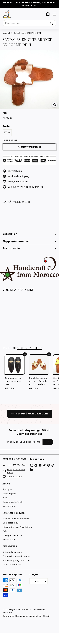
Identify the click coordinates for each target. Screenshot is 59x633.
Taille (6, 126)
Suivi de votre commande (16, 518)
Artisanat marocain (12, 552)
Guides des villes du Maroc (16, 556)
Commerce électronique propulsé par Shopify (27, 616)
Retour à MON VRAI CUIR (31, 413)
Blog (5, 497)
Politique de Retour (12, 535)
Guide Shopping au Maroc (16, 560)
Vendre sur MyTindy (13, 502)
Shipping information (16, 241)
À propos (7, 489)
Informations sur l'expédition (17, 527)
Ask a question (12, 248)
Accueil (6, 33)
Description (10, 233)
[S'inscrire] (48, 442)
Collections (18, 33)
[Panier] (47, 14)
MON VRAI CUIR (34, 33)
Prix (5, 112)
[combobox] (29, 23)
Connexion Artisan (12, 564)
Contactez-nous (11, 522)
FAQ (5, 531)
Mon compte (9, 506)
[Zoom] (54, 104)
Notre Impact (9, 493)
